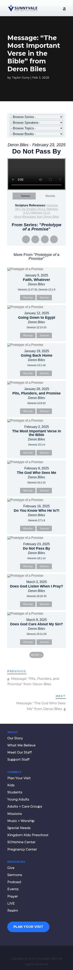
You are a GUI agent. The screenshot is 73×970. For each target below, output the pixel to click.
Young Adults (18, 799)
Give (10, 868)
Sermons (14, 875)
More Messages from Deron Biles (36, 216)
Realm (12, 910)
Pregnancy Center (22, 849)
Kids (11, 785)
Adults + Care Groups (24, 806)
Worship (50, 195)
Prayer (12, 896)
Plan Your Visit (19, 778)
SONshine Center (21, 842)
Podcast (14, 882)
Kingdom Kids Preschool (27, 835)
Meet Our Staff (19, 752)
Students (14, 792)
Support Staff (18, 759)
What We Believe (21, 745)
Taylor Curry (21, 77)
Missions (14, 814)
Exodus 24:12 (35, 209)
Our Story (15, 738)
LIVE (11, 903)
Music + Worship (20, 821)
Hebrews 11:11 (40, 212)
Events (13, 889)
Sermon (25, 195)
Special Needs (19, 828)
